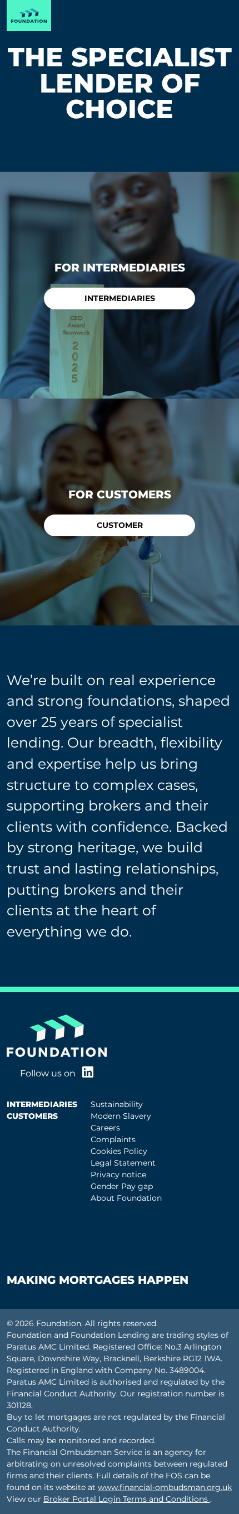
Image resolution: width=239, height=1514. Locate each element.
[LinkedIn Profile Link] (87, 1073)
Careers (105, 1128)
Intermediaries (119, 298)
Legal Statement (123, 1163)
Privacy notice (118, 1175)
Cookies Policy (119, 1151)
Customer (120, 525)
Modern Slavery (121, 1116)
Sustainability (117, 1104)
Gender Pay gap (122, 1186)
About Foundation (126, 1198)
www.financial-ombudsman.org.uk (165, 1487)
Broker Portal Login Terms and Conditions (126, 1499)
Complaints (113, 1139)
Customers (32, 1116)
